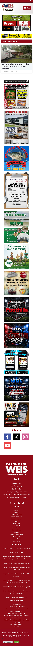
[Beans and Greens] (16, 96)
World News (16, 541)
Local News (16, 523)
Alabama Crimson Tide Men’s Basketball (17, 609)
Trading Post (16, 622)
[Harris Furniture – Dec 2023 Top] (16, 283)
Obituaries (16, 532)
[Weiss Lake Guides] (16, 158)
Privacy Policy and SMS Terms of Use (16, 495)
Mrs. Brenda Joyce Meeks (17, 552)
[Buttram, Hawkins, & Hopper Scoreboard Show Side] (16, 335)
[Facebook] (10, 503)
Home (16, 521)
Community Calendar (16, 514)
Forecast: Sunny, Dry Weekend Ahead (16, 597)
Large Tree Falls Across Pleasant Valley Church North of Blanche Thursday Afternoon (15, 66)
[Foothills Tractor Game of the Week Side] (16, 309)
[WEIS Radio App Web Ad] (16, 362)
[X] (14, 503)
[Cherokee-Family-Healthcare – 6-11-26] (16, 190)
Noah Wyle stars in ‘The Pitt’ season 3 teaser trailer (16, 548)
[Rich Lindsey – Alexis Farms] (16, 226)
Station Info (16, 489)
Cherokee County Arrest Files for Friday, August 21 (16, 587)
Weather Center (16, 539)
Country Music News (16, 517)
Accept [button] (16, 642)
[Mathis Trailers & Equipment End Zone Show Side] (16, 388)
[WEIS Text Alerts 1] (16, 414)
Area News (17, 510)
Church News (16, 512)
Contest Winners (16, 618)
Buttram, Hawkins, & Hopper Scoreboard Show (16, 615)
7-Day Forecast (16, 604)
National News (16, 528)
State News (16, 536)
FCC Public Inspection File (16, 497)
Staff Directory (16, 486)
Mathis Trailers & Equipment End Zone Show (16, 620)
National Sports (16, 530)
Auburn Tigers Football (16, 611)
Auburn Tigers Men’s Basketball (16, 613)
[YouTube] (19, 503)
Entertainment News (16, 519)
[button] (30, 1)
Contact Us (16, 483)
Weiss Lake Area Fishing (16, 624)
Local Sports (16, 525)
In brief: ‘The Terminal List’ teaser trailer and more (16, 563)
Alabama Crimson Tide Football (16, 607)
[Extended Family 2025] (16, 256)
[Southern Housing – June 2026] (16, 127)
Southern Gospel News (16, 534)
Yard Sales (16, 626)
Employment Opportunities (16, 492)
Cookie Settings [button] (8, 642)
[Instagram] (23, 503)
